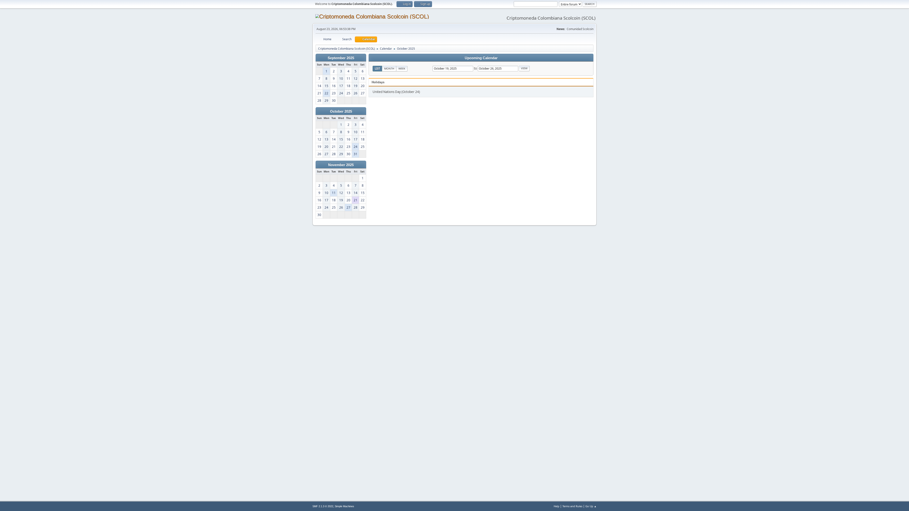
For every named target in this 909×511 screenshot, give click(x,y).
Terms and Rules (572, 506)
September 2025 (341, 58)
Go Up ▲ (591, 506)
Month (389, 68)
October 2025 (341, 111)
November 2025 (341, 165)
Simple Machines (344, 506)
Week (401, 68)
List (377, 68)
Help (556, 506)
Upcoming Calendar (481, 58)
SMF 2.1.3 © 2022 (322, 506)
